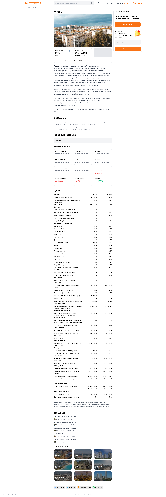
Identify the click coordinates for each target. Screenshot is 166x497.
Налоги (74, 129)
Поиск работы (86, 127)
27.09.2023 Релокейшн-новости (65, 422)
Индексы (57, 122)
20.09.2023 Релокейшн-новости (65, 428)
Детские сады (91, 124)
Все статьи (87, 494)
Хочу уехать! (32, 2)
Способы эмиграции (92, 122)
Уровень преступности (79, 124)
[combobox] (72, 3)
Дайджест (138, 3)
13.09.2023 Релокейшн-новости (65, 434)
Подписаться (127, 49)
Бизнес (68, 129)
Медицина (77, 127)
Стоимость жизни (96, 127)
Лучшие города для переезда (63, 124)
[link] (59, 487)
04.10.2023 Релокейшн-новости (65, 417)
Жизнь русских (104, 122)
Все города (65, 122)
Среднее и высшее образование (63, 127)
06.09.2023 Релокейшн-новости (65, 439)
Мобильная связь (59, 129)
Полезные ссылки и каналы (78, 122)
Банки (80, 129)
